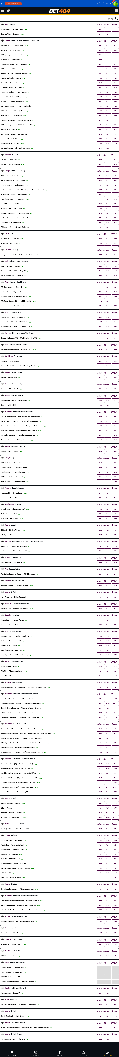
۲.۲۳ (100, 562)
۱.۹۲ (115, 243)
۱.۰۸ (100, 472)
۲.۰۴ (100, 349)
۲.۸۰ (115, 110)
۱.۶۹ (100, 803)
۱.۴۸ (115, 296)
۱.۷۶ (100, 608)
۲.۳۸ (115, 791)
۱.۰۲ (100, 787)
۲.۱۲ (100, 416)
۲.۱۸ (100, 321)
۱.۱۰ (100, 497)
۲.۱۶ (115, 78)
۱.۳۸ (100, 180)
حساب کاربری (12, 1055)
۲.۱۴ (100, 189)
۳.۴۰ (107, 87)
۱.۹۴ (100, 138)
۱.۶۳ (100, 254)
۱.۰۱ (115, 782)
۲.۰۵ (115, 291)
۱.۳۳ (100, 50)
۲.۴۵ (100, 405)
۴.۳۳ (107, 222)
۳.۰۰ (100, 68)
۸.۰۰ (107, 159)
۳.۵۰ (100, 87)
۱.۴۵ (115, 175)
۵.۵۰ (100, 73)
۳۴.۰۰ (100, 768)
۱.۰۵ (115, 675)
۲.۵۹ (100, 238)
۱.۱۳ (100, 159)
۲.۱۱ (115, 92)
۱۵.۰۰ (115, 64)
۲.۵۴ (115, 143)
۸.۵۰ (100, 666)
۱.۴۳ (100, 828)
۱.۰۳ (100, 703)
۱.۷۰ (115, 597)
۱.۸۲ (100, 388)
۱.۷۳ (115, 287)
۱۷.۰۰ (115, 497)
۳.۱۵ (115, 106)
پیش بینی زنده (83, 1055)
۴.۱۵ (100, 509)
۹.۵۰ (115, 476)
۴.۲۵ (107, 400)
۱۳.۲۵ (115, 164)
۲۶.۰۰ (100, 782)
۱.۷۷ (100, 266)
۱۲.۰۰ (108, 703)
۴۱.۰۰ (115, 787)
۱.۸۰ (100, 493)
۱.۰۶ (100, 773)
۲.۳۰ (115, 208)
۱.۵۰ (115, 73)
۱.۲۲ (100, 29)
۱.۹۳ (115, 338)
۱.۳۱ (100, 82)
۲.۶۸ (100, 921)
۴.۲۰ (107, 73)
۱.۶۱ (100, 909)
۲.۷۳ (115, 439)
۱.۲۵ (100, 317)
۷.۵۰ (107, 64)
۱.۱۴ (100, 64)
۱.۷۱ (100, 530)
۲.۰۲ (115, 87)
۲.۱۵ (115, 68)
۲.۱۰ (115, 185)
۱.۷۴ (115, 509)
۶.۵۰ (115, 129)
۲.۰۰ (115, 227)
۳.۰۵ (107, 742)
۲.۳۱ (100, 900)
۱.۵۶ (100, 585)
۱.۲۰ (115, 666)
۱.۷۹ (100, 738)
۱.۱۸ (115, 481)
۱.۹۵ (100, 134)
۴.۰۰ (115, 34)
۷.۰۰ (115, 45)
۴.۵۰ (107, 129)
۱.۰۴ (115, 768)
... (100, 967)
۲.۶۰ (100, 124)
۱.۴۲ (100, 129)
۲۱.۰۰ (115, 812)
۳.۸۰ (107, 110)
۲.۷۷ (107, 326)
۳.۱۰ (115, 189)
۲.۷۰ (100, 143)
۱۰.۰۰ (115, 29)
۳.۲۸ (100, 275)
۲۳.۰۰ (115, 703)
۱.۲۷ (100, 55)
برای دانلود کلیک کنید (13, 4)
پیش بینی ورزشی (107, 1055)
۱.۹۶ (100, 34)
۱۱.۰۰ (115, 59)
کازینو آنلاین (36, 1055)
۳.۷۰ (115, 213)
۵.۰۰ (107, 50)
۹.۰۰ (115, 82)
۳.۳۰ (100, 92)
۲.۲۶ (100, 96)
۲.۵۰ (115, 124)
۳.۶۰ (107, 68)
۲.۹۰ (115, 96)
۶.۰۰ (107, 29)
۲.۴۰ (115, 636)
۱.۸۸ (100, 717)
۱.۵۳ (100, 377)
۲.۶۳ (107, 640)
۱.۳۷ (100, 45)
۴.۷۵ (107, 45)
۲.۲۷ (115, 115)
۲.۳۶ (115, 101)
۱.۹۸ (100, 120)
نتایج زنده (59, 1055)
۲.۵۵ (100, 747)
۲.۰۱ (100, 301)
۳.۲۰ (107, 34)
